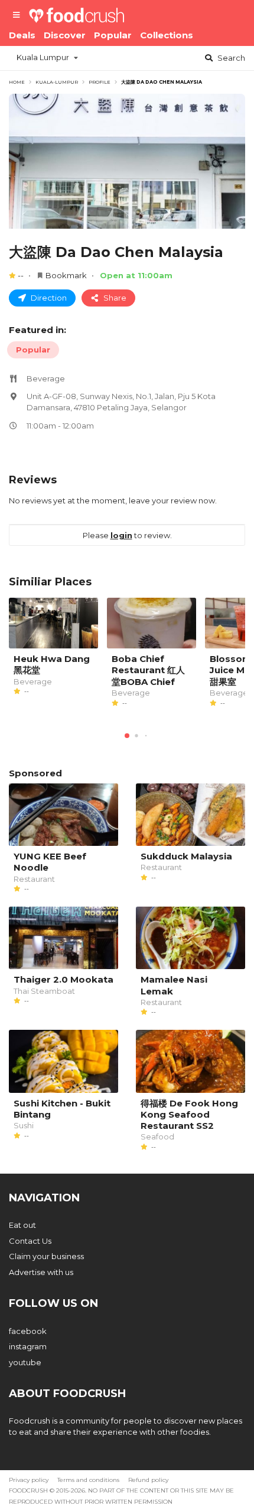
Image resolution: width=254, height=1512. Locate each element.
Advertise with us (41, 1272)
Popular (113, 35)
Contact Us (30, 1241)
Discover (65, 35)
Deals (22, 35)
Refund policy (148, 1480)
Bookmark (66, 275)
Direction (48, 297)
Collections (166, 35)
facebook (28, 1331)
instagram (28, 1346)
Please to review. (127, 535)
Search (230, 57)
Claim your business (46, 1256)
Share (114, 297)
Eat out (22, 1225)
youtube (25, 1362)
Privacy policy (28, 1480)
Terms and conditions (88, 1480)
